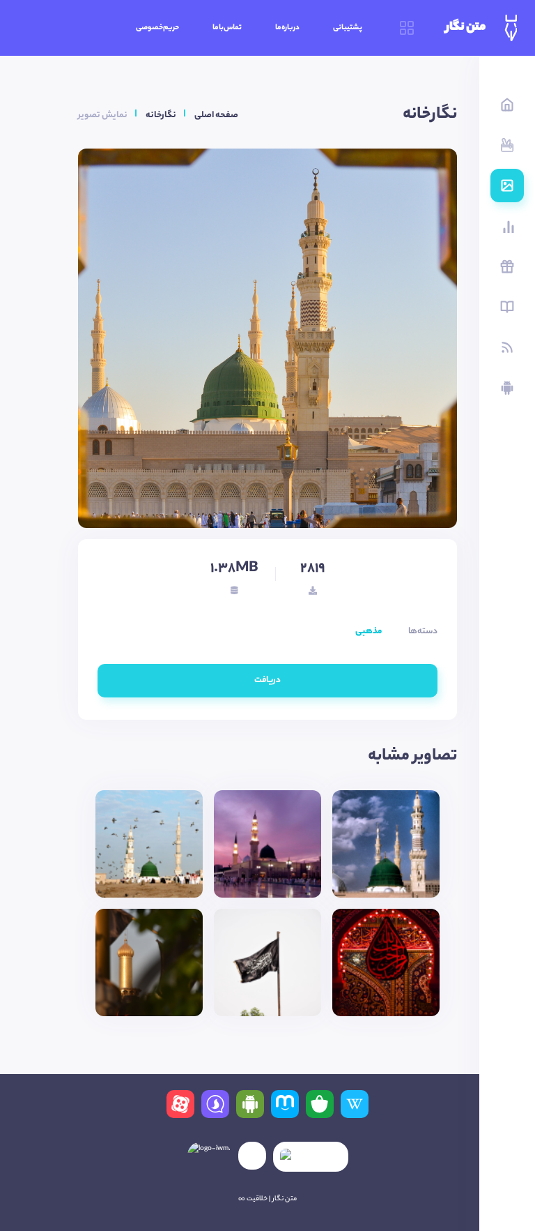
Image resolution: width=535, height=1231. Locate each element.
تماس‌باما (227, 28)
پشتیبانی (347, 28)
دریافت (267, 680)
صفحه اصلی (216, 115)
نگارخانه (161, 115)
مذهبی (368, 631)
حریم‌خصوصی (157, 28)
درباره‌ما (287, 28)
